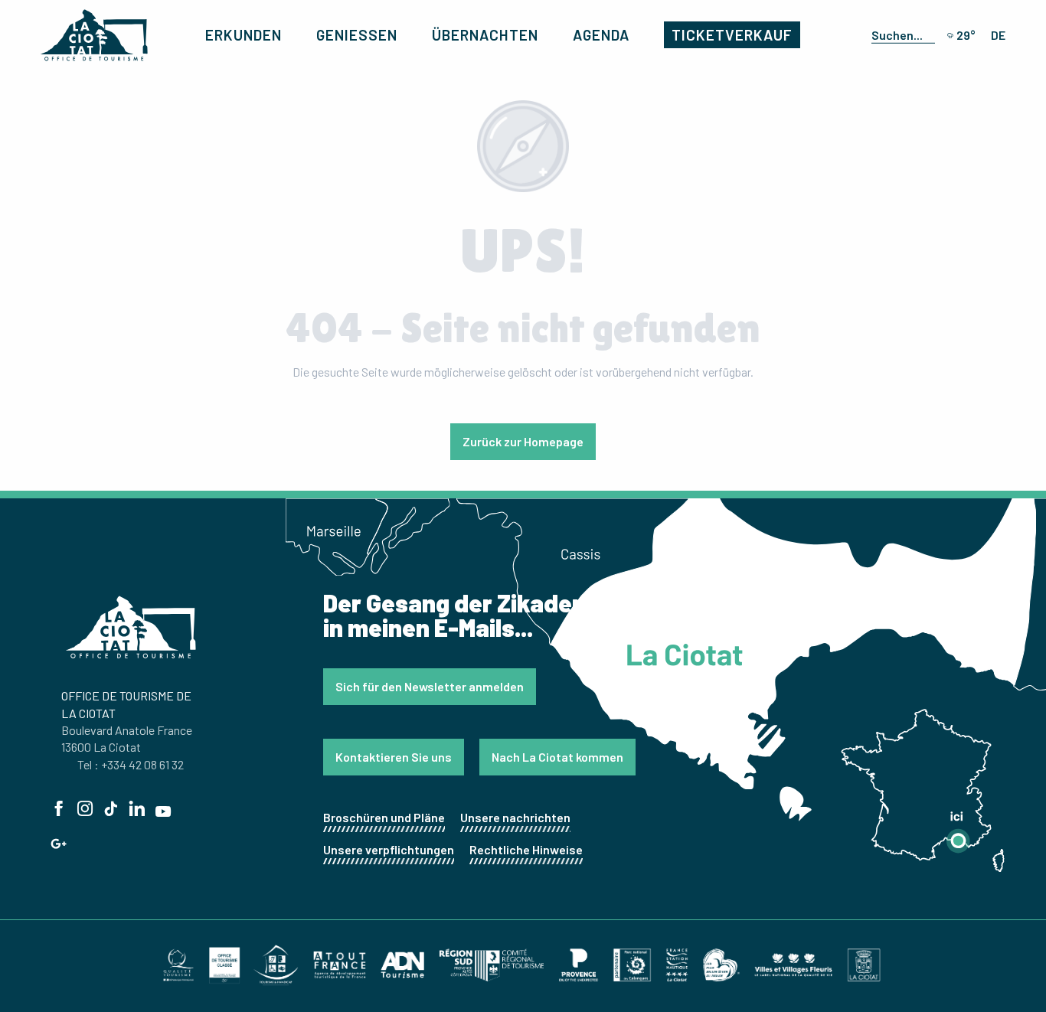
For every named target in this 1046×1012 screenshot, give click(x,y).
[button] (900, 34)
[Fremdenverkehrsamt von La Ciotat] (94, 35)
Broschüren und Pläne (384, 817)
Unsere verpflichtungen (388, 849)
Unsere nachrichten (515, 817)
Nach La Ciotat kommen (557, 756)
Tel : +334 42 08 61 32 (130, 764)
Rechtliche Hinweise (526, 849)
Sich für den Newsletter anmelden (429, 686)
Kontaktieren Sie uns (393, 756)
